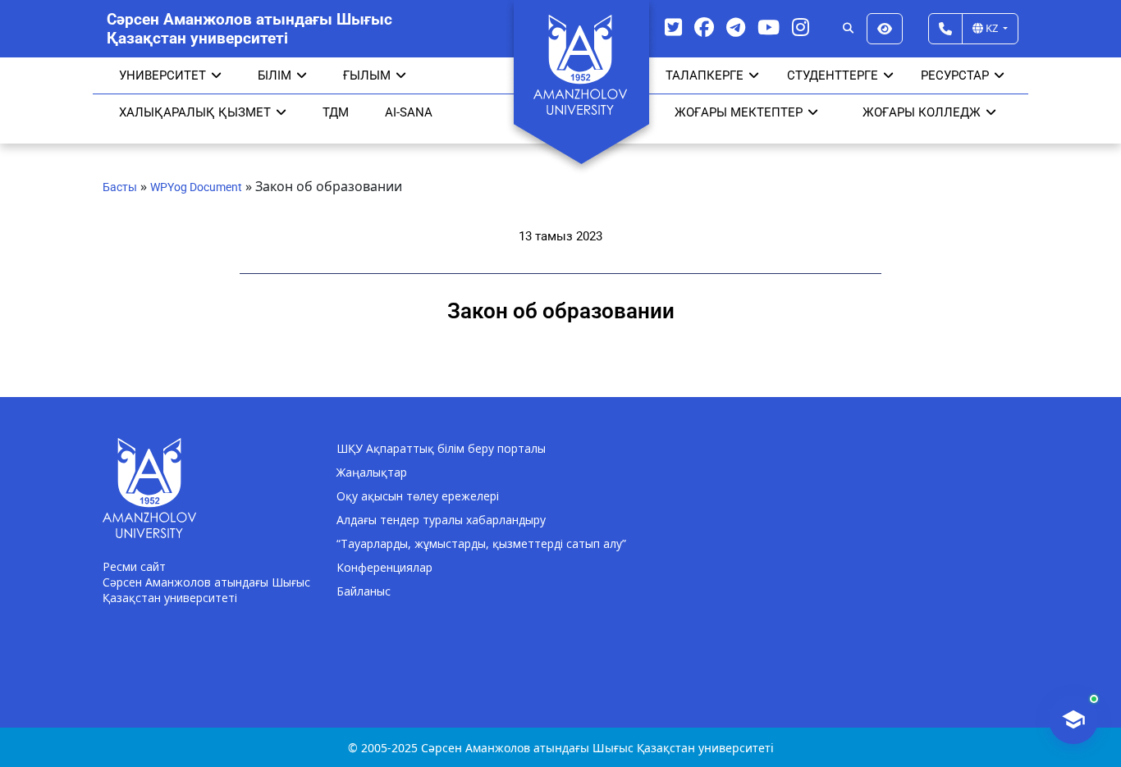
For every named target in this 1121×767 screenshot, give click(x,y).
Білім (274, 75)
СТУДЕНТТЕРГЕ (832, 75)
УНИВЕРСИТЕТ (162, 75)
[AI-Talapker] (1073, 719)
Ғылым (367, 75)
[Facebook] (704, 26)
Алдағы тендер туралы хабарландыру (441, 519)
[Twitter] (673, 26)
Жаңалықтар (371, 472)
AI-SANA (408, 112)
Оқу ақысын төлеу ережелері (417, 496)
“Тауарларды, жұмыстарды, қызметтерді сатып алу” (481, 543)
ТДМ (336, 112)
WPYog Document (196, 187)
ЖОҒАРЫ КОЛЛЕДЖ (921, 112)
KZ (991, 28)
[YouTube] (768, 26)
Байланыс (363, 591)
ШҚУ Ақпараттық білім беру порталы (441, 448)
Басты (120, 187)
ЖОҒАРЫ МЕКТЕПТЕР (739, 112)
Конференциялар (384, 567)
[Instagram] (800, 26)
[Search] (848, 29)
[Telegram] (735, 26)
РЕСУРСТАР (955, 75)
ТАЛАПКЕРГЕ (705, 75)
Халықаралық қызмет (195, 112)
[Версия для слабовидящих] (885, 28)
